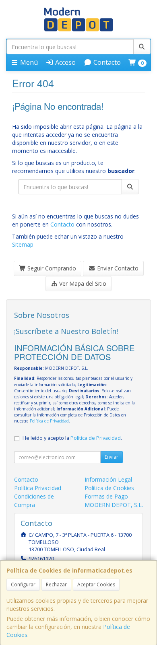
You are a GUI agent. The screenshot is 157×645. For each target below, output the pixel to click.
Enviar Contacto (116, 268)
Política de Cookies (109, 488)
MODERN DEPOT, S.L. (114, 505)
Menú (28, 62)
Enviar (111, 456)
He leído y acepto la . (72, 438)
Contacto (106, 62)
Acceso (65, 62)
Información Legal (108, 479)
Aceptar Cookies (96, 584)
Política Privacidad (37, 488)
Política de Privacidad (49, 421)
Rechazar (56, 584)
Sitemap (22, 244)
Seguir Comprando (51, 268)
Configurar (23, 584)
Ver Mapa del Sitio (82, 283)
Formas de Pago (106, 496)
